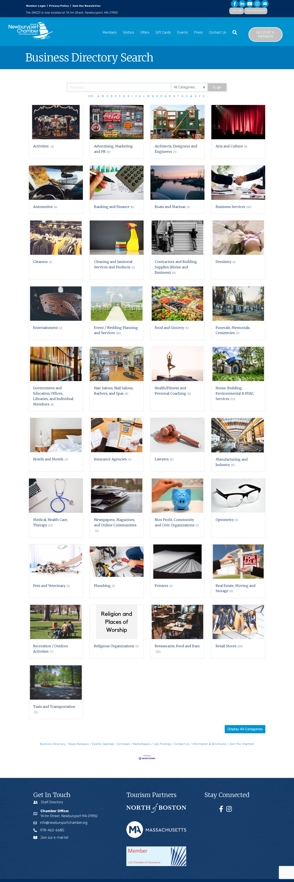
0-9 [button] (90, 96)
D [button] (112, 96)
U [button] (182, 96)
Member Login (36, 5)
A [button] (98, 96)
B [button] (103, 96)
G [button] (124, 96)
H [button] (128, 96)
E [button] (116, 96)
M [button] (148, 96)
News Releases (78, 744)
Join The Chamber (241, 744)
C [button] (107, 96)
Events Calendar (103, 744)
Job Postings (162, 744)
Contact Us (217, 32)
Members (110, 32)
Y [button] (199, 96)
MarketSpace (142, 744)
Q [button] (165, 96)
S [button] (174, 96)
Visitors (128, 32)
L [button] (144, 96)
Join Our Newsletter (86, 5)
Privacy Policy (59, 5)
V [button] (186, 96)
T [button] (178, 96)
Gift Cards (163, 32)
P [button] (161, 96)
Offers (144, 32)
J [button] (136, 96)
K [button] (140, 96)
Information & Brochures (209, 744)
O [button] (157, 96)
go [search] (219, 87)
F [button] (120, 96)
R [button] (170, 96)
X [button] (195, 96)
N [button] (153, 96)
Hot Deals (123, 744)
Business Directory (52, 744)
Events (182, 32)
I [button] (132, 96)
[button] (245, 729)
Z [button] (203, 96)
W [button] (191, 96)
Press (198, 32)
